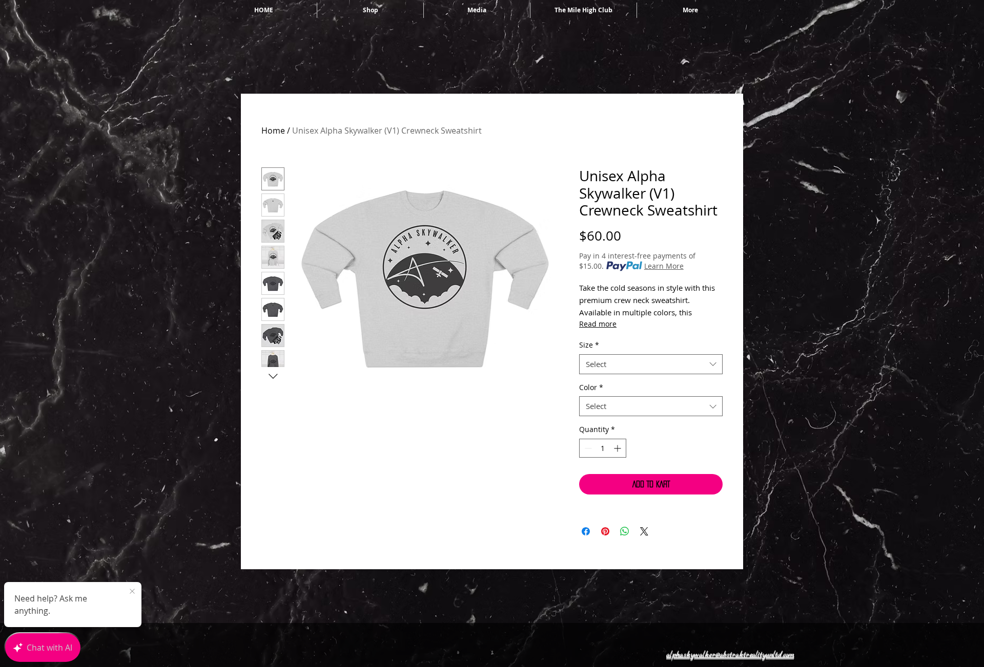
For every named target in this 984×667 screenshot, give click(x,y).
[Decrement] (587, 448)
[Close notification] (132, 591)
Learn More (664, 266)
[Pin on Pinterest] (605, 531)
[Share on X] (644, 531)
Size (589, 345)
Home (273, 130)
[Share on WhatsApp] (625, 531)
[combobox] (651, 364)
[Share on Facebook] (586, 531)
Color (591, 387)
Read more (598, 324)
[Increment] (618, 448)
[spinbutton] (602, 448)
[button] (730, 654)
